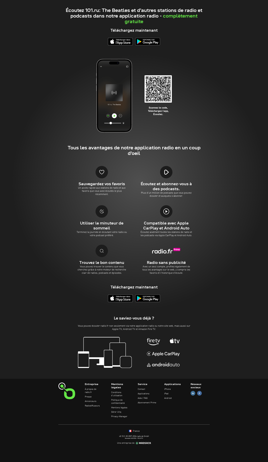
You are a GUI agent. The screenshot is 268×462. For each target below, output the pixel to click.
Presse (88, 397)
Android (168, 398)
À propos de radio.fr (90, 390)
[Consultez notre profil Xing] (199, 393)
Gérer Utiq (116, 412)
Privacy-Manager (119, 416)
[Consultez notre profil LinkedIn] (193, 393)
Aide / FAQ (142, 398)
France (136, 431)
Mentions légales (119, 408)
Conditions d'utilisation (116, 394)
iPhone (167, 389)
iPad (166, 394)
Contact (141, 389)
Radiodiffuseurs (92, 406)
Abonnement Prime (147, 403)
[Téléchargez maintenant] (120, 41)
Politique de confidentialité (118, 401)
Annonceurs (90, 401)
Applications (143, 394)
